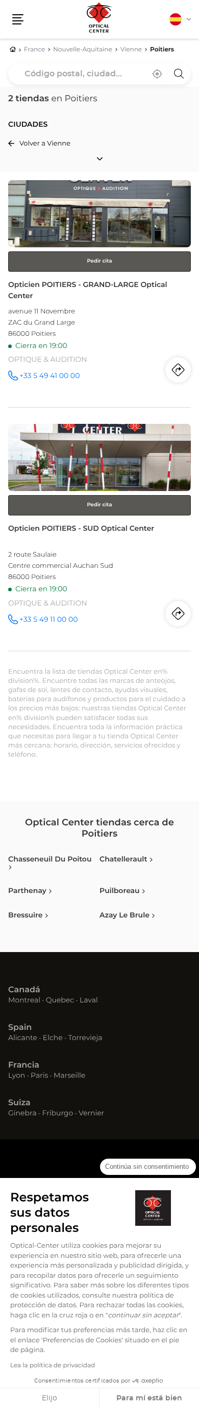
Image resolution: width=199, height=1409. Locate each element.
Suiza (19, 1103)
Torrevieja (85, 1038)
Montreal (24, 1000)
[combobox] (99, 73)
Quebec (60, 1000)
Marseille (69, 1076)
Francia (23, 1065)
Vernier (91, 1113)
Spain (20, 1028)
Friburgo (57, 1113)
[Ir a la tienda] (99, 293)
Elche (53, 1038)
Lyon (16, 1076)
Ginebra (22, 1113)
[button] (18, 19)
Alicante (22, 1038)
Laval (89, 1000)
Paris (39, 1076)
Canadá (24, 990)
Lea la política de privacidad (52, 1366)
